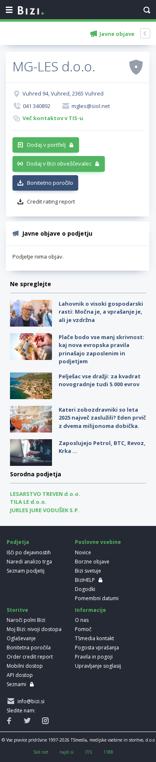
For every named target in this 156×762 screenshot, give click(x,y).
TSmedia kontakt (94, 638)
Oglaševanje (21, 638)
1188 (108, 752)
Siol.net (40, 752)
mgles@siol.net (91, 106)
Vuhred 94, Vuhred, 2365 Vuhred (63, 93)
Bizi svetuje (88, 570)
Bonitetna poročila (29, 647)
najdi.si (66, 752)
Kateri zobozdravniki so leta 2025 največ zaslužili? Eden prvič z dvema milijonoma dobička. (102, 418)
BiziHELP (85, 579)
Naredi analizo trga (29, 561)
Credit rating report (51, 201)
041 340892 (36, 106)
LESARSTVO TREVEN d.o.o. (45, 494)
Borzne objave (92, 561)
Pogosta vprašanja (97, 647)
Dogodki (85, 589)
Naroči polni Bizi (26, 620)
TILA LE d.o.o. (28, 501)
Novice (83, 552)
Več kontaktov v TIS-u (52, 118)
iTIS (88, 752)
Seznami (16, 684)
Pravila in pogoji (94, 656)
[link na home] (31, 10)
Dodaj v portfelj (46, 144)
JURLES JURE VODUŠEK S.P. (44, 510)
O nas (82, 620)
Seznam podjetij (26, 570)
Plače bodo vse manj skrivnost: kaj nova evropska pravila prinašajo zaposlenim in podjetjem (101, 349)
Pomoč (83, 629)
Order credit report (30, 656)
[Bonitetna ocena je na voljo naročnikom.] (136, 67)
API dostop (20, 675)
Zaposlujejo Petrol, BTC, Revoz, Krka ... (102, 447)
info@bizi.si (30, 701)
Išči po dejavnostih (29, 552)
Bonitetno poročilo (50, 182)
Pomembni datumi (97, 598)
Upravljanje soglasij (98, 665)
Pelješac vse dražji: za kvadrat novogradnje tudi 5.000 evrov (100, 380)
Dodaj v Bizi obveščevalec (59, 163)
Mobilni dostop (25, 665)
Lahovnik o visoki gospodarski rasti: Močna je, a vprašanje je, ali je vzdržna (101, 312)
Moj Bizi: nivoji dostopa (34, 629)
